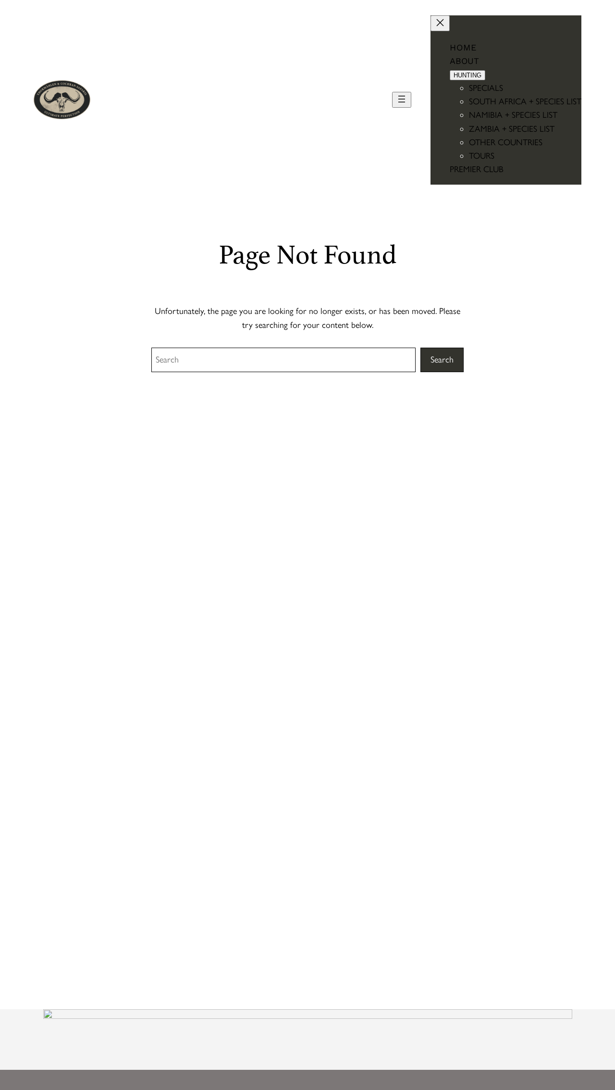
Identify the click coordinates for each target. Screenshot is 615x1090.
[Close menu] (440, 23)
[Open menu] (401, 100)
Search (442, 359)
